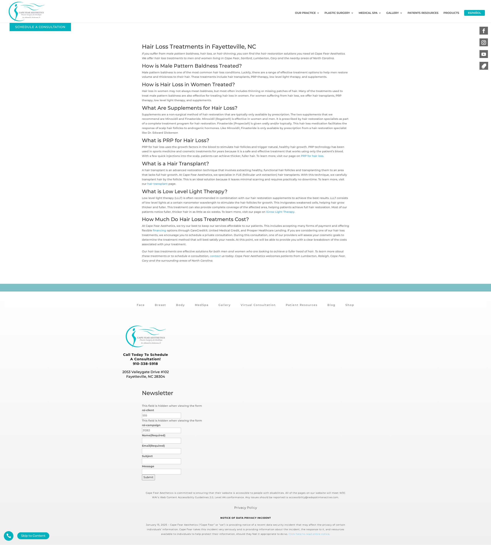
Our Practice (305, 13)
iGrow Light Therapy (280, 212)
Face (141, 305)
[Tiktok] (483, 66)
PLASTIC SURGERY (337, 13)
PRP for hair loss (312, 156)
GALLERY (392, 13)
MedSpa (201, 305)
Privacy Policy (245, 507)
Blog (331, 305)
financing (159, 230)
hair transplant (157, 184)
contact (215, 256)
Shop (349, 305)
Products (451, 13)
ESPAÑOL (474, 13)
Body (180, 305)
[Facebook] (483, 31)
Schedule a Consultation (40, 27)
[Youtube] (483, 54)
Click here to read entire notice (309, 534)
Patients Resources (423, 13)
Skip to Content (33, 536)
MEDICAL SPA (368, 13)
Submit (148, 477)
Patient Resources (301, 305)
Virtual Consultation (258, 305)
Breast (160, 305)
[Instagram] (483, 42)
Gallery (224, 305)
